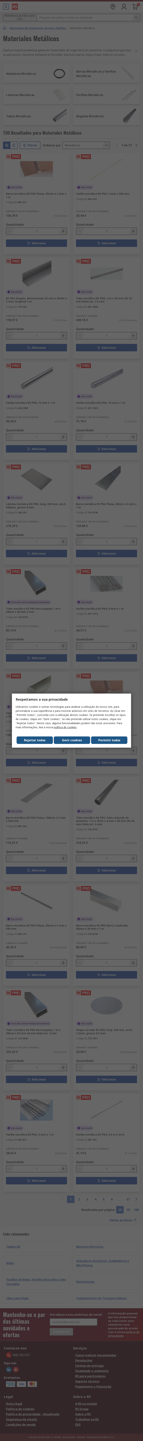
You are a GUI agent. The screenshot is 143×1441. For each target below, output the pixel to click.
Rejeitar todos (34, 740)
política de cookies (65, 727)
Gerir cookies (72, 740)
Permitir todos (109, 740)
